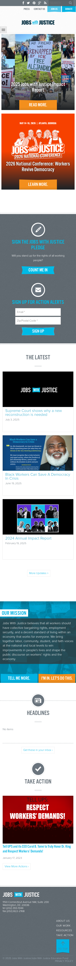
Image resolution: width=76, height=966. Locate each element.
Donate (68, 9)
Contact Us (39, 9)
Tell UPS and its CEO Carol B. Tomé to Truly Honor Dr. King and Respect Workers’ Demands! (37, 849)
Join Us (54, 9)
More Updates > (38, 573)
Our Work (63, 925)
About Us (63, 921)
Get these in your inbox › (38, 750)
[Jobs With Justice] (38, 22)
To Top (63, 948)
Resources (64, 930)
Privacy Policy (64, 961)
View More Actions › (17, 866)
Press (27, 9)
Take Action (64, 935)
